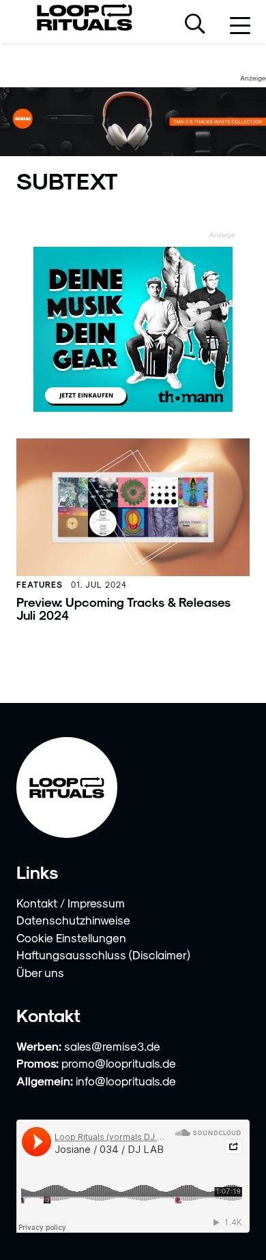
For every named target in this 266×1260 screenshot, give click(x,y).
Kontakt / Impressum (70, 903)
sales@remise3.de (112, 1046)
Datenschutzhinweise (73, 920)
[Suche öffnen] (195, 25)
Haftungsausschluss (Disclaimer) (103, 954)
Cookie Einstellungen (71, 937)
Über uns (40, 972)
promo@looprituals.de (118, 1063)
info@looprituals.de (126, 1081)
